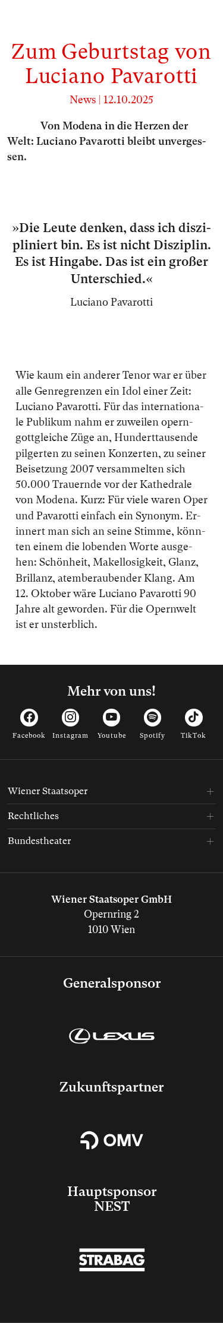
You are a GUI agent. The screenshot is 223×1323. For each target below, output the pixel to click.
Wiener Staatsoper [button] (47, 791)
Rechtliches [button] (33, 815)
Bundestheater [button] (39, 840)
